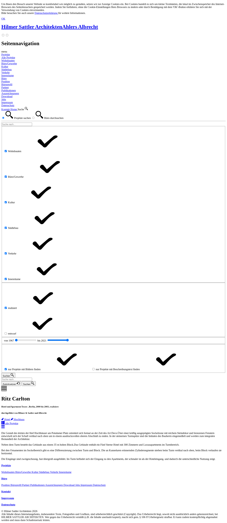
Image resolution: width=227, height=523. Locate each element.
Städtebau (44, 472)
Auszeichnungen (54, 485)
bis (42, 340)
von (9, 340)
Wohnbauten (8, 472)
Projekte (5, 54)
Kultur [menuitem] (4, 66)
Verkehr (54, 472)
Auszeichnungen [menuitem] (10, 93)
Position (5, 485)
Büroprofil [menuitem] (6, 84)
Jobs (78, 485)
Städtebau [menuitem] (6, 69)
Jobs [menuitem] (3, 99)
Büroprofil (16, 485)
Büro (4, 78)
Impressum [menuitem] (7, 102)
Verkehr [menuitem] (5, 72)
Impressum (87, 485)
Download (69, 485)
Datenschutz (99, 485)
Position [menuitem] (5, 81)
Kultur (35, 472)
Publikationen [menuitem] (8, 90)
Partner (26, 485)
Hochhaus (19, 419)
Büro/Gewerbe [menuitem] (9, 63)
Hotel (7, 419)
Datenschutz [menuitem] (7, 105)
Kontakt (5, 109)
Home (14, 109)
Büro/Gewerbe (23, 472)
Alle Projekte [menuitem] (8, 57)
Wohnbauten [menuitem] (8, 60)
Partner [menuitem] (5, 87)
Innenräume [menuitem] (7, 75)
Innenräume (65, 472)
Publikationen (37, 485)
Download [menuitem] (6, 96)
